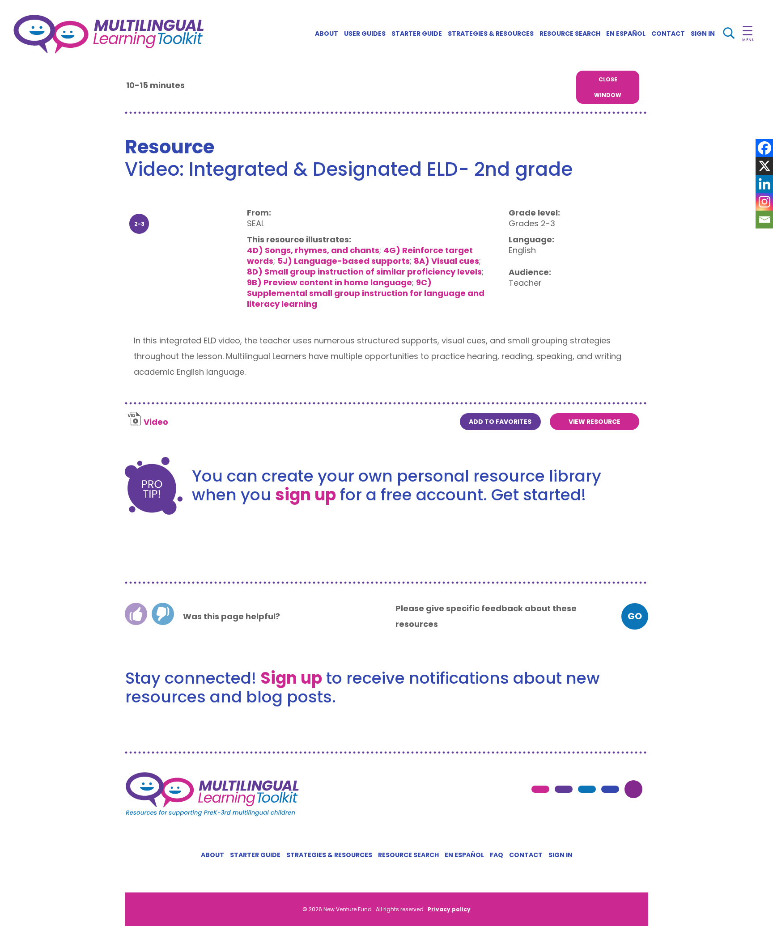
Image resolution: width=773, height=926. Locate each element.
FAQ (496, 854)
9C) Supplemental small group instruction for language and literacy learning (365, 293)
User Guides (365, 33)
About (326, 33)
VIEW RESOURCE (594, 421)
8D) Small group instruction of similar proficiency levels (364, 271)
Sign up (291, 678)
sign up (305, 494)
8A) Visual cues (446, 260)
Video (156, 421)
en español (626, 33)
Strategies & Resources (491, 33)
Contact (668, 33)
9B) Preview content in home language (329, 282)
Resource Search (569, 33)
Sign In (703, 33)
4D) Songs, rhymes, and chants (313, 250)
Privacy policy (449, 909)
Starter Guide (416, 33)
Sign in (560, 854)
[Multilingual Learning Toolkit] (108, 34)
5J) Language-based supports (343, 260)
